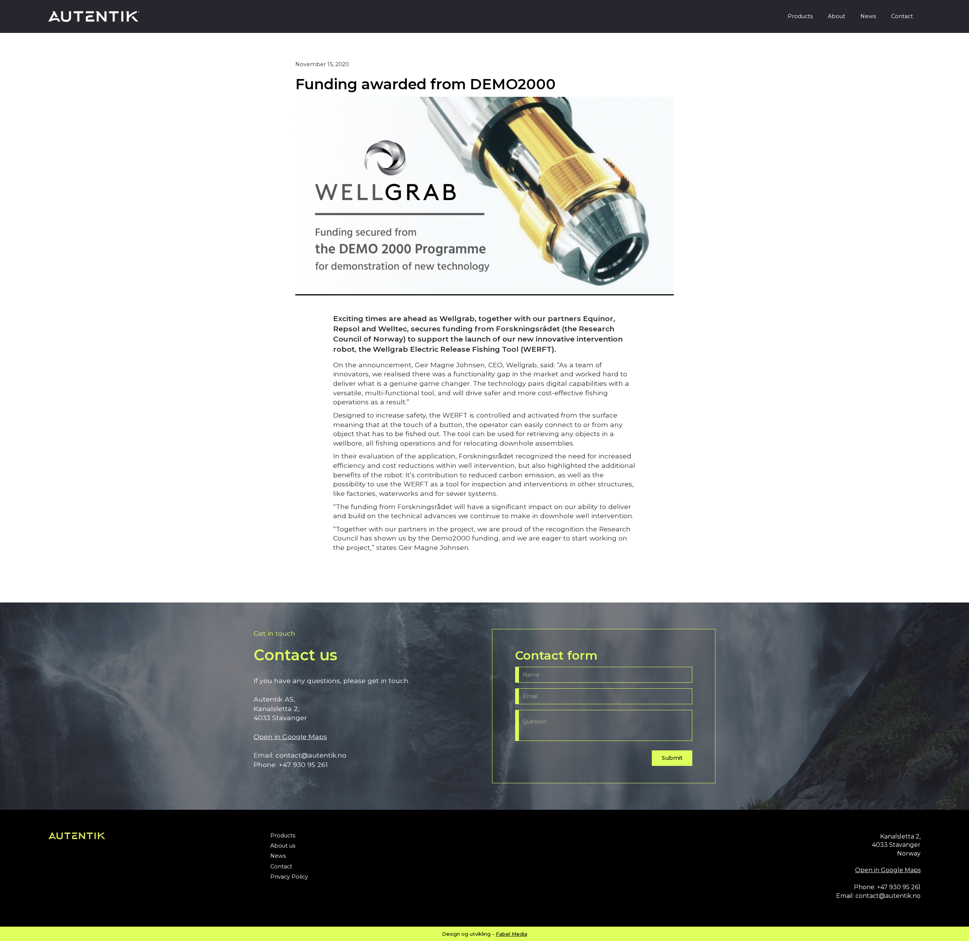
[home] (93, 16)
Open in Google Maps (290, 737)
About (836, 16)
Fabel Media (511, 934)
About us (282, 846)
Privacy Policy (289, 877)
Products (800, 16)
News (868, 16)
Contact (902, 16)
